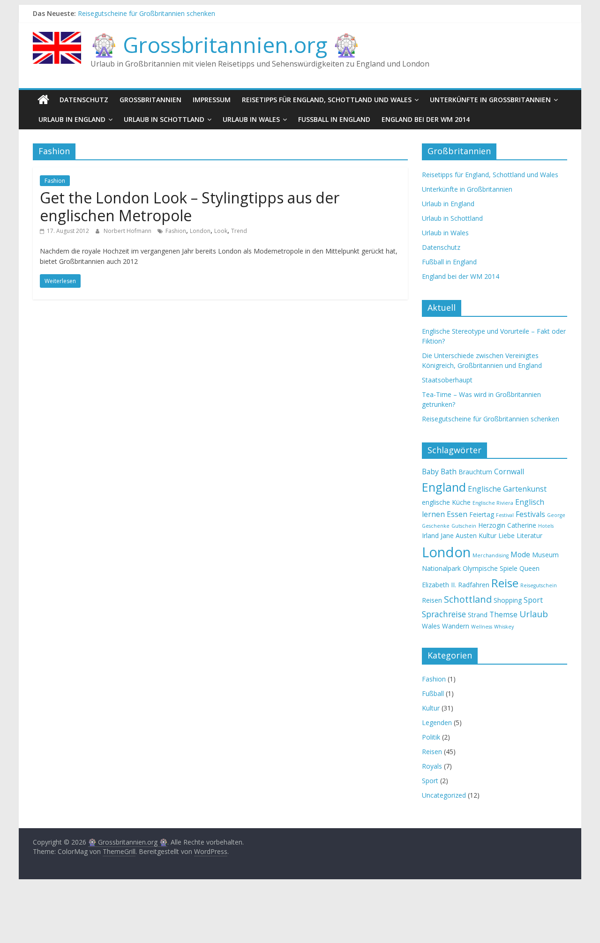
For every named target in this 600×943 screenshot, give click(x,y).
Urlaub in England (71, 119)
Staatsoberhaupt (447, 379)
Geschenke (436, 526)
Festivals (530, 514)
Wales (431, 625)
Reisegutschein (538, 585)
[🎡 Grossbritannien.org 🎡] (43, 100)
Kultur (487, 535)
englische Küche (446, 502)
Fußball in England (334, 119)
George (556, 515)
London (200, 231)
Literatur (529, 535)
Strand (478, 614)
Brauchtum (475, 471)
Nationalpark (441, 568)
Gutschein (463, 526)
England (444, 487)
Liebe (506, 535)
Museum (545, 554)
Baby (430, 471)
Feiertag (481, 514)
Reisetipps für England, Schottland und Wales (327, 99)
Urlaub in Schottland (164, 119)
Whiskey (504, 626)
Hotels (546, 526)
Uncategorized (444, 795)
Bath (449, 471)
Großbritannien (150, 99)
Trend (239, 231)
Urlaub (533, 614)
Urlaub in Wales (251, 119)
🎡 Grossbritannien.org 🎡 (225, 44)
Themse (503, 614)
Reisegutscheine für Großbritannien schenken (146, 15)
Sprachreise (444, 614)
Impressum (212, 99)
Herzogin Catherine (507, 525)
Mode (520, 554)
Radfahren (473, 584)
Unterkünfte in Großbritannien (490, 99)
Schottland (468, 599)
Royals (432, 766)
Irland (430, 535)
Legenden (437, 722)
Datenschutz (84, 99)
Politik (431, 737)
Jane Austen (459, 535)
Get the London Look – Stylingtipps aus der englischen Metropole (189, 206)
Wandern (455, 625)
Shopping (508, 600)
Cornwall (509, 471)
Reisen (432, 600)
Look (220, 231)
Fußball (433, 693)
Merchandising (490, 555)
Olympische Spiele (490, 568)
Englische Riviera (492, 503)
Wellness (481, 626)
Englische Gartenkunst (507, 489)
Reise (504, 583)
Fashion (55, 181)
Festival (505, 515)
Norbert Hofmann (128, 231)
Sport (533, 600)
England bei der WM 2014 (426, 119)
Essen (457, 514)
